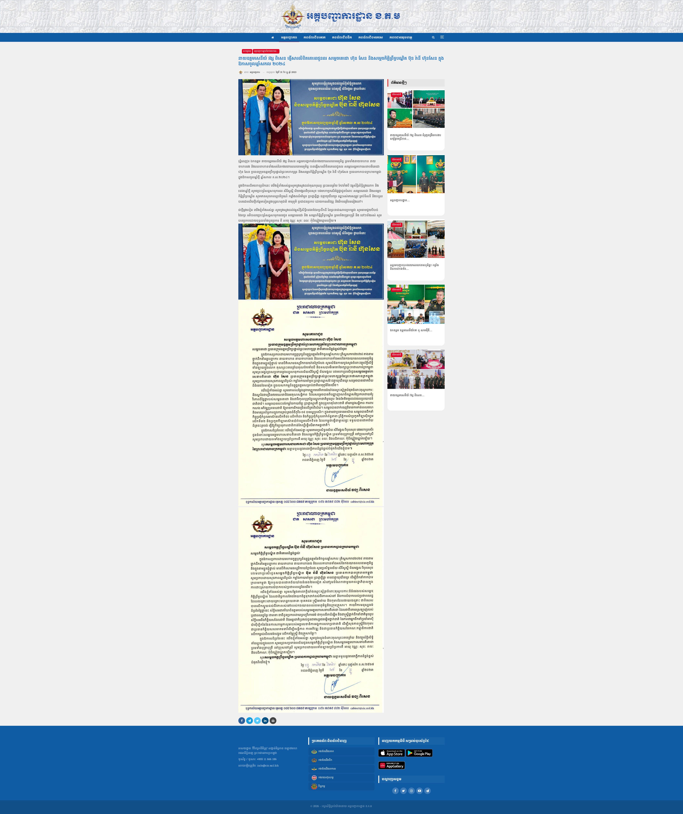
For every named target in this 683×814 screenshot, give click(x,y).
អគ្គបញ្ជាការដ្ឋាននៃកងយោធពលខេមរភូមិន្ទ (266, 51)
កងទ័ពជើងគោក (314, 37)
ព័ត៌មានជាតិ (396, 94)
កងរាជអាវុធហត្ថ (401, 37)
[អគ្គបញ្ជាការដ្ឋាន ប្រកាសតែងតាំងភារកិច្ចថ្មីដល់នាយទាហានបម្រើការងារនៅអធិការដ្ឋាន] (416, 174)
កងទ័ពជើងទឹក (342, 37)
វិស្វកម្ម (321, 786)
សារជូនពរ (247, 51)
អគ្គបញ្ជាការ (289, 37)
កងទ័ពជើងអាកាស (370, 37)
